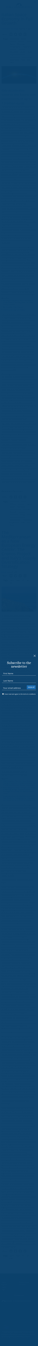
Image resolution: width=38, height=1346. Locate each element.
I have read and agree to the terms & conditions (20, 694)
